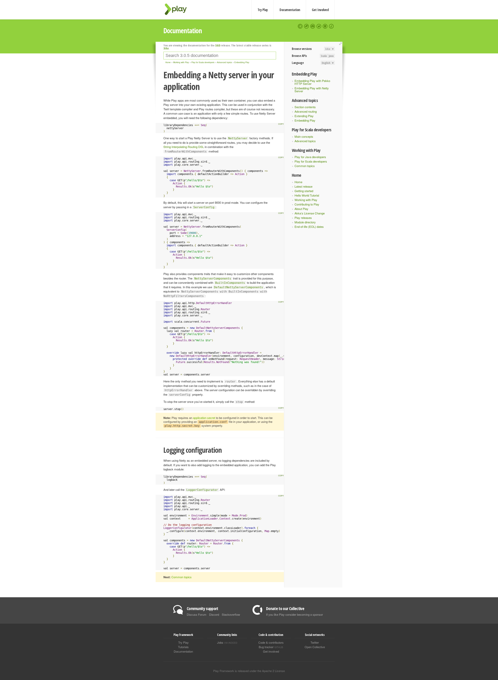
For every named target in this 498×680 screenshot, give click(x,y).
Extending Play (304, 116)
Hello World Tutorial (307, 195)
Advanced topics (305, 141)
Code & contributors (271, 642)
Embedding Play (305, 120)
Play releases (303, 218)
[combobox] (219, 55)
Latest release (303, 186)
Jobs (227, 642)
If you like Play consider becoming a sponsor (294, 614)
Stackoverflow (231, 614)
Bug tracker (271, 647)
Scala (324, 56)
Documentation (290, 9)
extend (341, 43)
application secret (204, 418)
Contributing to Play (307, 204)
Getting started (304, 191)
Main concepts (304, 136)
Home (298, 182)
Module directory (305, 222)
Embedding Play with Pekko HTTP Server (312, 82)
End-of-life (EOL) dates (309, 227)
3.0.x (327, 49)
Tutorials (183, 647)
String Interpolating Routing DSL (183, 147)
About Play (301, 209)
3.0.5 (217, 45)
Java (331, 56)
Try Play (263, 9)
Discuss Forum (196, 614)
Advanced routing (306, 111)
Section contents (305, 107)
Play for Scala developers (311, 161)
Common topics (305, 166)
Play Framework (178, 9)
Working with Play (306, 200)
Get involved (271, 651)
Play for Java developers (310, 157)
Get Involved (320, 9)
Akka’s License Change (310, 213)
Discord (214, 614)
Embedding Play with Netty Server (312, 89)
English (326, 63)
